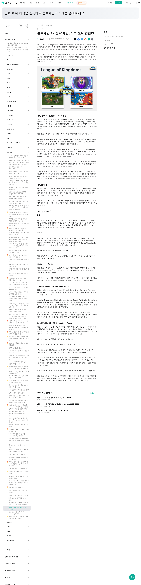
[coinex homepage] (7, 2)
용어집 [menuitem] (7, 33)
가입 (119, 2)
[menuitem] (17, 44)
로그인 (110, 3)
